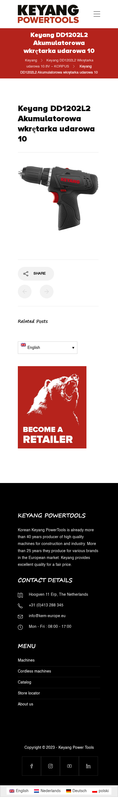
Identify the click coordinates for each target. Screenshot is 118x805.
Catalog (24, 682)
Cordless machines (34, 671)
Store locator (29, 693)
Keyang (31, 60)
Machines (26, 660)
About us (25, 704)
